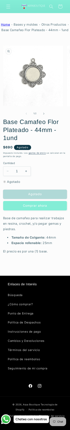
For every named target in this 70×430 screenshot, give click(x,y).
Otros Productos (53, 24)
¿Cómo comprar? (20, 304)
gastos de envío (37, 153)
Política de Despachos (24, 322)
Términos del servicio (24, 350)
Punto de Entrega (20, 313)
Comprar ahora (35, 205)
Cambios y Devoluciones (26, 341)
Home (5, 24)
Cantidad (9, 163)
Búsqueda (15, 295)
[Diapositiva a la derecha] (43, 113)
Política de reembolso (24, 359)
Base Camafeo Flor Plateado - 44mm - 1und (34, 30)
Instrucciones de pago (24, 331)
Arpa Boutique (31, 404)
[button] (8, 6)
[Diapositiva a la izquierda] (26, 113)
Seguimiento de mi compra (27, 368)
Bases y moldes (26, 24)
